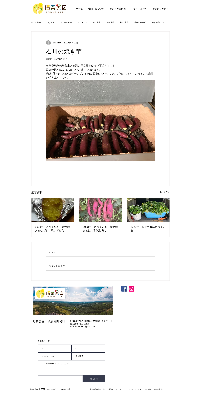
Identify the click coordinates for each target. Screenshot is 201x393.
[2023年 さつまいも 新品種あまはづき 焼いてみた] (52, 210)
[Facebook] (124, 289)
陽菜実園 (110, 22)
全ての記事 (36, 22)
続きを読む (156, 22)
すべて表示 (164, 192)
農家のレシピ (140, 22)
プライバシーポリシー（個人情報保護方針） (147, 389)
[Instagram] (131, 289)
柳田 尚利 (124, 22)
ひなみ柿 (50, 22)
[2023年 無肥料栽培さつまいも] (148, 210)
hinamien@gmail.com (85, 326)
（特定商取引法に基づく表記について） (104, 389)
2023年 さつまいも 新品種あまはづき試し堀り (100, 228)
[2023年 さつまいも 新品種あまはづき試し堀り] (100, 210)
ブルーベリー (66, 22)
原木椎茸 (97, 22)
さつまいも (82, 22)
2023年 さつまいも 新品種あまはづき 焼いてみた (52, 228)
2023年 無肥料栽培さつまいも (148, 228)
